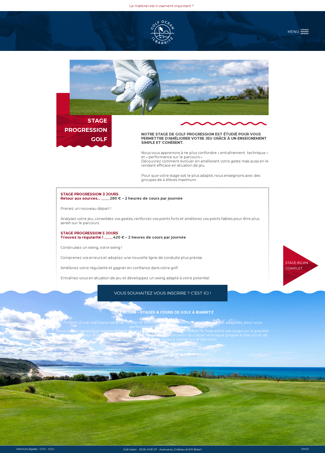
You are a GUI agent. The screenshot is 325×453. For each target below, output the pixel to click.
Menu (294, 31)
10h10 (305, 449)
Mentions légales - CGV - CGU (35, 449)
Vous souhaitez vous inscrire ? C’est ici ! (162, 293)
